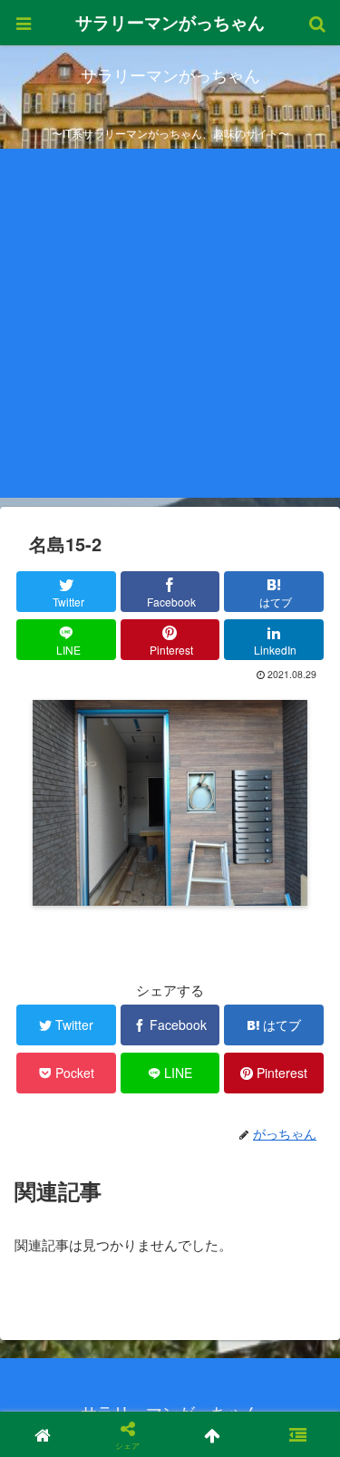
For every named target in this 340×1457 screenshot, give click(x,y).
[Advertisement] (170, 328)
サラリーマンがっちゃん (170, 22)
